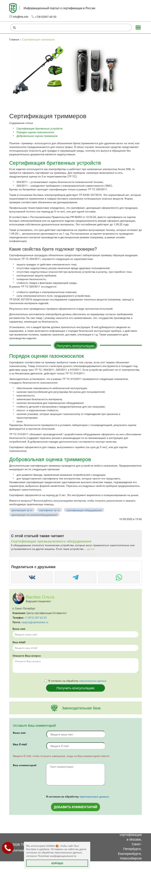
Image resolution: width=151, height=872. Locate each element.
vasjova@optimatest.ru (34, 622)
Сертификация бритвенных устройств (39, 128)
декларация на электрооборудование (34, 514)
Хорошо (57, 863)
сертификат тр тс (49, 510)
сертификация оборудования (84, 510)
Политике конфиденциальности (57, 856)
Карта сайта (108, 827)
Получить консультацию (75, 345)
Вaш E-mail (20, 744)
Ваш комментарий (24, 765)
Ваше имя (19, 628)
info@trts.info (20, 16)
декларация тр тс (22, 510)
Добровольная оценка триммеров (37, 136)
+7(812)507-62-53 (45, 16)
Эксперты (90, 825)
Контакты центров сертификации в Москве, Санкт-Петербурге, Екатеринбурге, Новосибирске (130, 842)
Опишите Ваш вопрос (27, 655)
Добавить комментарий (75, 807)
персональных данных (92, 680)
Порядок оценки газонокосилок (35, 132)
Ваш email (19, 642)
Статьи (72, 825)
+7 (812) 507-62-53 (35, 617)
